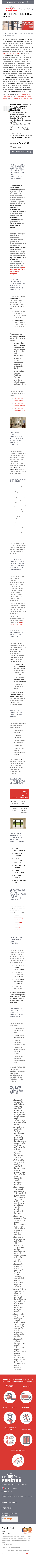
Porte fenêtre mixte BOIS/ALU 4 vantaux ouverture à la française (20, 107)
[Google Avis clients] (10, 1519)
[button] (17, 147)
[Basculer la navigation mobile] (3, 8)
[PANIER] (33, 9)
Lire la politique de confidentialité (11, 1547)
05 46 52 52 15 (7, 1492)
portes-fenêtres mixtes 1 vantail (22, 98)
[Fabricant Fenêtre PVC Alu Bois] (12, 8)
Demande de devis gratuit (16, 2)
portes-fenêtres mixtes (10, 53)
